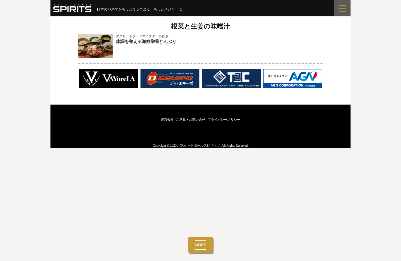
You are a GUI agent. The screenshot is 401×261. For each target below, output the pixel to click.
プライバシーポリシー (224, 119)
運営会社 (167, 119)
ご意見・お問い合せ (190, 119)
